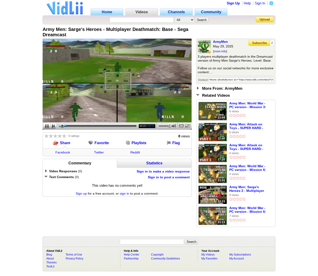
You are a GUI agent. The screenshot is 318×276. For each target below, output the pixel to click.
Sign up (81, 193)
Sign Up (233, 3)
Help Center (131, 254)
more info (220, 51)
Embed (203, 80)
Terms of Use (74, 254)
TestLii (50, 266)
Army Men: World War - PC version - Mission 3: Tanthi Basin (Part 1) (247, 105)
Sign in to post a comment (169, 177)
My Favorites (209, 258)
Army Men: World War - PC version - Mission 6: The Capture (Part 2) (247, 168)
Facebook (62, 152)
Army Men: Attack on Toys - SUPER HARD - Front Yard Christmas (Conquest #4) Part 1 (246, 126)
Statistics (154, 163)
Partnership (131, 258)
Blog (49, 254)
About (50, 258)
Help (247, 3)
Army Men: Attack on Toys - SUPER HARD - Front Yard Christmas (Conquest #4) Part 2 (246, 147)
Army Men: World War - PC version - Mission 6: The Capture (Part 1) (247, 210)
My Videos (208, 254)
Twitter (99, 152)
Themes (51, 262)
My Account (236, 258)
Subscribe (259, 43)
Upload (265, 19)
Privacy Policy (74, 258)
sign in (124, 193)
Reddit (135, 152)
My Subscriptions (240, 254)
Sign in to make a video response (163, 171)
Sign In (260, 3)
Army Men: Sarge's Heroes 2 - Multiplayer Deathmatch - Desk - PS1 (248, 189)
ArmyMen (220, 41)
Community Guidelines (165, 258)
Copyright (157, 254)
